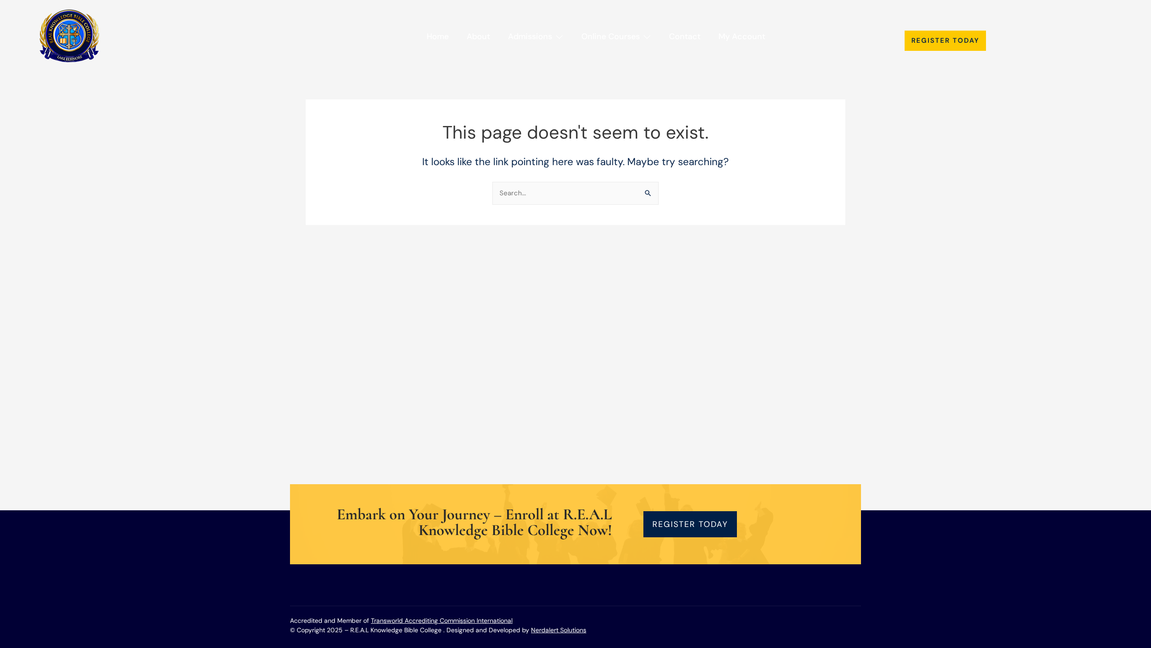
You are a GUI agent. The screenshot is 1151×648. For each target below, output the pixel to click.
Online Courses (610, 36)
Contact (684, 36)
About (478, 36)
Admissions (530, 36)
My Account (741, 36)
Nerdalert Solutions (558, 630)
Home (438, 36)
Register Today (945, 40)
